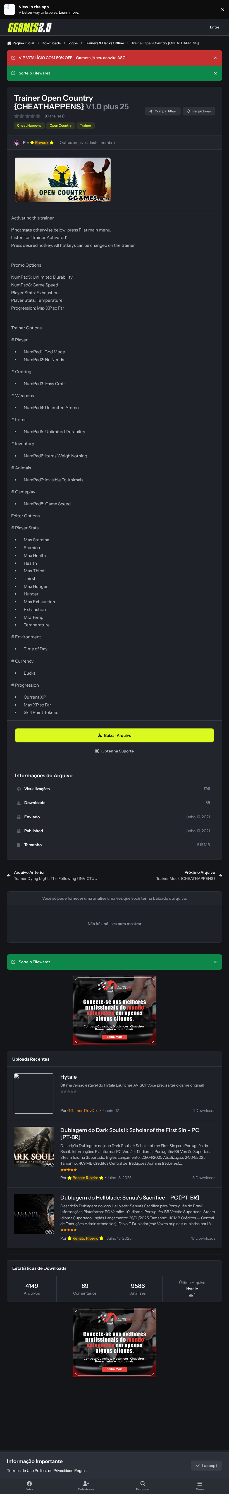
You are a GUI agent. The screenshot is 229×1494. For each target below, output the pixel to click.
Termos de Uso (20, 1470)
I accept (209, 1465)
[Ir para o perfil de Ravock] (17, 143)
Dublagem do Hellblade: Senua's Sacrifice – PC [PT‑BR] (129, 1197)
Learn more (11, 9)
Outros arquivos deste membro (87, 142)
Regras (80, 1470)
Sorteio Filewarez (34, 73)
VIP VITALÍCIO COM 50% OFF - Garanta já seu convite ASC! (73, 57)
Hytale (68, 1076)
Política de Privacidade (54, 1470)
